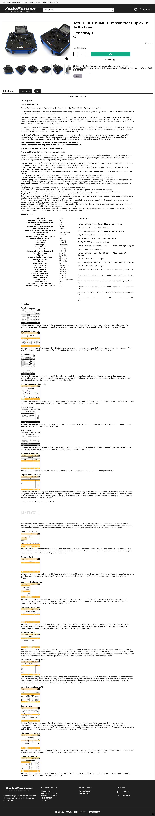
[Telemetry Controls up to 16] (30, 675)
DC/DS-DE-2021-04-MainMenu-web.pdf (93, 235)
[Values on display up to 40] (30, 597)
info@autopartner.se (49, 796)
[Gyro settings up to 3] (30, 346)
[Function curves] (30, 323)
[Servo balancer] (28, 374)
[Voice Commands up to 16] (30, 702)
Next (70, 68)
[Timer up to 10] (30, 572)
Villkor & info (84, 793)
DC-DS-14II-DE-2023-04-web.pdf (91, 259)
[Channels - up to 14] (30, 771)
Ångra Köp (45, 800)
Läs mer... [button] (149, 43)
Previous (4, 68)
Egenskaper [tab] (25, 91)
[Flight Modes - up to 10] (30, 748)
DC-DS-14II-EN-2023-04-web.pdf (91, 266)
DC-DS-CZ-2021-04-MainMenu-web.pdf (93, 228)
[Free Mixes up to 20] (30, 469)
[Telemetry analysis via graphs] (30, 399)
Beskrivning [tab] (10, 91)
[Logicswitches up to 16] (30, 490)
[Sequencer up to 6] (30, 547)
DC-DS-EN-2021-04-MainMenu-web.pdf (93, 242)
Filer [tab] (38, 91)
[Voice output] (30, 445)
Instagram (125, 795)
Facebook (125, 791)
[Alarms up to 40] (30, 647)
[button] (135, 10)
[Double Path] (30, 721)
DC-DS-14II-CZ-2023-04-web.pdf (91, 249)
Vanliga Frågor (84, 791)
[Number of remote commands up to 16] (30, 522)
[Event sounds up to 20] (30, 622)
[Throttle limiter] (30, 422)
